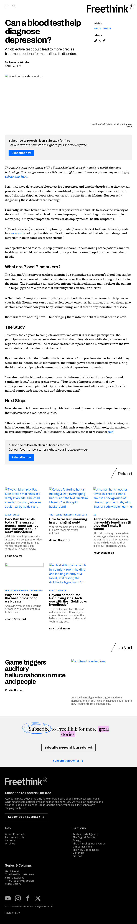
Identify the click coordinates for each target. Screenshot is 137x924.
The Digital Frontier (84, 837)
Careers (10, 840)
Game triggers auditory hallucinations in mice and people (35, 672)
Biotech (77, 856)
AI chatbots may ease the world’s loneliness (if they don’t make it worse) (112, 524)
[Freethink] (111, 8)
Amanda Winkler (19, 62)
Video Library (13, 884)
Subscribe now (21, 152)
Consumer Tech (82, 846)
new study (18, 233)
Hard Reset (12, 871)
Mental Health (102, 28)
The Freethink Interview (19, 874)
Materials (78, 853)
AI (94, 515)
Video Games (12, 515)
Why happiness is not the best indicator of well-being (21, 598)
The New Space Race (85, 850)
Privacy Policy (12, 913)
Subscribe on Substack (24, 816)
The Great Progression (19, 880)
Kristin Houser (14, 690)
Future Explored (14, 877)
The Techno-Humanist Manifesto (68, 515)
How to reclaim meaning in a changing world (68, 521)
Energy (76, 840)
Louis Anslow (13, 556)
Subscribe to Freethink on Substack (68, 747)
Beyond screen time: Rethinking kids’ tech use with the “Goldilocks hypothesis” (68, 599)
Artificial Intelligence (85, 834)
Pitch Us (10, 843)
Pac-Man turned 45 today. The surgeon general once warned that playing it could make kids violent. (21, 526)
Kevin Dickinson (103, 553)
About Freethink (15, 834)
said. (111, 432)
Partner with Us (14, 837)
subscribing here (16, 176)
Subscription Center (66, 760)
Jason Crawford (59, 540)
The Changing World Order (88, 843)
